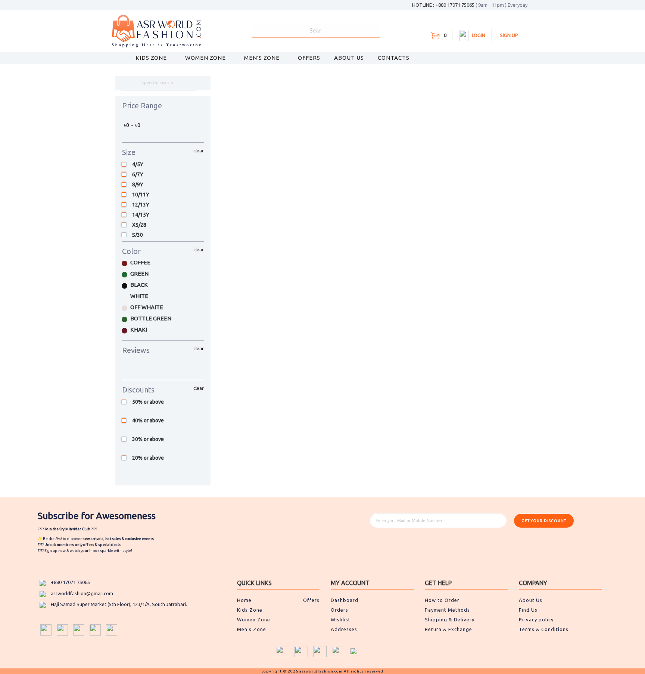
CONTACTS (393, 58)
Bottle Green (150, 318)
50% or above (148, 402)
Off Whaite (146, 307)
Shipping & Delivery (449, 619)
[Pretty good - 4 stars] (156, 368)
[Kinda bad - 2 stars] (138, 368)
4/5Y (137, 164)
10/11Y (140, 194)
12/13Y (140, 204)
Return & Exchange (448, 629)
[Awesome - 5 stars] (165, 368)
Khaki (138, 329)
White (139, 296)
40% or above (148, 420)
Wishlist (340, 619)
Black (139, 285)
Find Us (528, 609)
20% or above (148, 458)
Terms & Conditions (543, 629)
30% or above (148, 439)
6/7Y (137, 174)
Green (139, 273)
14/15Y (140, 214)
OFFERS (309, 58)
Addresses (344, 629)
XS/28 (139, 225)
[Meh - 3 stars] (147, 368)
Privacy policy (536, 619)
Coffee (140, 262)
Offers (311, 600)
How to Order (442, 600)
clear (198, 150)
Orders (339, 609)
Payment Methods (447, 609)
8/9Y (137, 184)
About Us (349, 58)
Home (244, 600)
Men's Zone (262, 58)
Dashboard (344, 600)
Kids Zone (151, 58)
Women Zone (206, 58)
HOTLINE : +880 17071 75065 (469, 4)
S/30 (137, 235)
